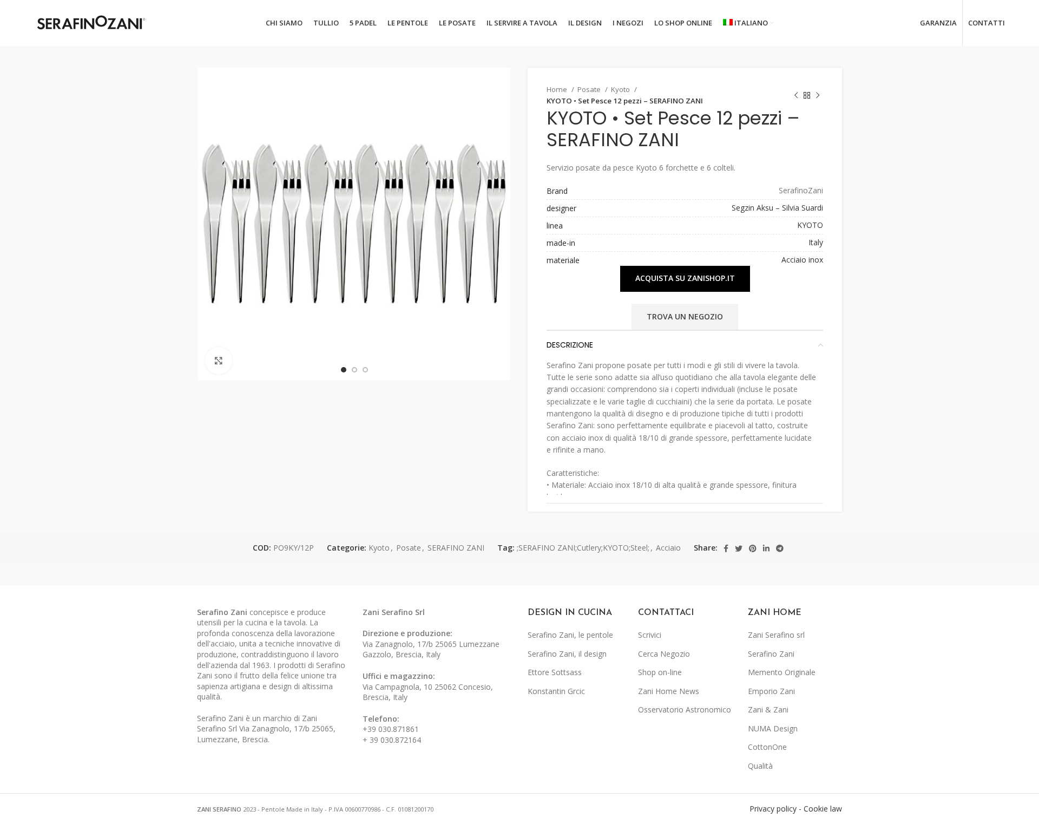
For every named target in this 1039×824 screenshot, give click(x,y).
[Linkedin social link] (766, 548)
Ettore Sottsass (555, 672)
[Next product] (817, 95)
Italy (815, 242)
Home (558, 89)
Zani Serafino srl (776, 635)
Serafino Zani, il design (567, 654)
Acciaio (668, 547)
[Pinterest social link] (753, 548)
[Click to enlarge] (218, 360)
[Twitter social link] (739, 548)
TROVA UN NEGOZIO (685, 316)
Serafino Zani (771, 654)
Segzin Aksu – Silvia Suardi (777, 207)
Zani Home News (668, 691)
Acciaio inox (802, 259)
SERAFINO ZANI (456, 547)
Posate (589, 89)
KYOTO (810, 225)
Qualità (760, 766)
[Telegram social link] (780, 548)
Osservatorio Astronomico (684, 709)
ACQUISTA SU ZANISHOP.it (685, 278)
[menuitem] (748, 23)
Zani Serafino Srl (394, 612)
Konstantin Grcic (556, 691)
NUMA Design (773, 728)
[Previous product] (796, 95)
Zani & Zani (768, 709)
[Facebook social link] (726, 548)
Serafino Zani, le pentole (570, 635)
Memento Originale (782, 672)
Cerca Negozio (664, 654)
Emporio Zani (771, 691)
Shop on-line (660, 672)
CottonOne (767, 747)
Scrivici (649, 635)
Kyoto (621, 89)
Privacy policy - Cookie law (795, 808)
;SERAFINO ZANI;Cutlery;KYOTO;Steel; (583, 547)
